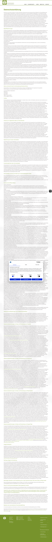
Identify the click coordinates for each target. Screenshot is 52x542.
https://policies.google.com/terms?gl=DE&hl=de (36, 439)
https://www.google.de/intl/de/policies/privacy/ (11, 388)
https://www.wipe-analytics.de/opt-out (9, 416)
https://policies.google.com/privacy (9, 442)
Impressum (29, 519)
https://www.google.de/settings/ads (29, 386)
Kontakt (29, 518)
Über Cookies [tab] (37, 264)
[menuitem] (25, 4)
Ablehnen (15, 279)
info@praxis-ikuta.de (21, 519)
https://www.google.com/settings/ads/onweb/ (10, 458)
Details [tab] (26, 264)
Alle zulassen (37, 279)
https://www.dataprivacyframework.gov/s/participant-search (12, 335)
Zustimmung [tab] (14, 264)
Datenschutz (30, 520)
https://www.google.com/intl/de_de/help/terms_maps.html (24, 440)
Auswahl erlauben (26, 279)
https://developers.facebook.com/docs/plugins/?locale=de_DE (19, 340)
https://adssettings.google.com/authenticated (12, 441)
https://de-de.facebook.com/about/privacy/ (10, 353)
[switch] (22, 276)
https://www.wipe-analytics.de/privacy (40, 421)
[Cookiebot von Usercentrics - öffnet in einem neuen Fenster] (37, 262)
